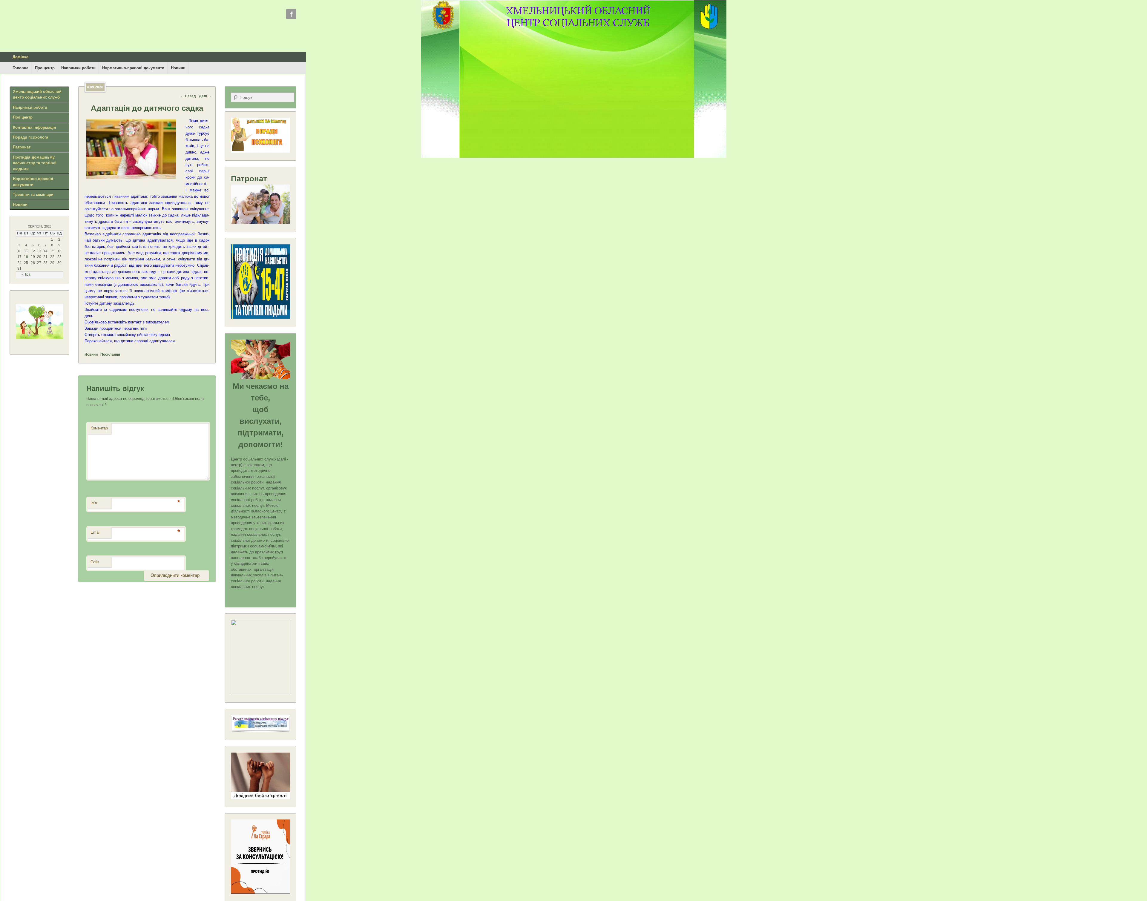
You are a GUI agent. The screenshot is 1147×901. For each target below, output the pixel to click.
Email (95, 532)
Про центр (45, 68)
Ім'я (94, 503)
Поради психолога (30, 137)
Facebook (291, 14)
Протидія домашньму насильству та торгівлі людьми (34, 163)
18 (26, 257)
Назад (188, 96)
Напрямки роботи (78, 68)
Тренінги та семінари (33, 194)
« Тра (26, 274)
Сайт (95, 562)
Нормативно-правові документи (133, 68)
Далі (205, 96)
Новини (178, 68)
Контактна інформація (34, 127)
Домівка (20, 57)
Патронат (21, 147)
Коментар (99, 428)
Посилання (110, 354)
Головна (20, 68)
